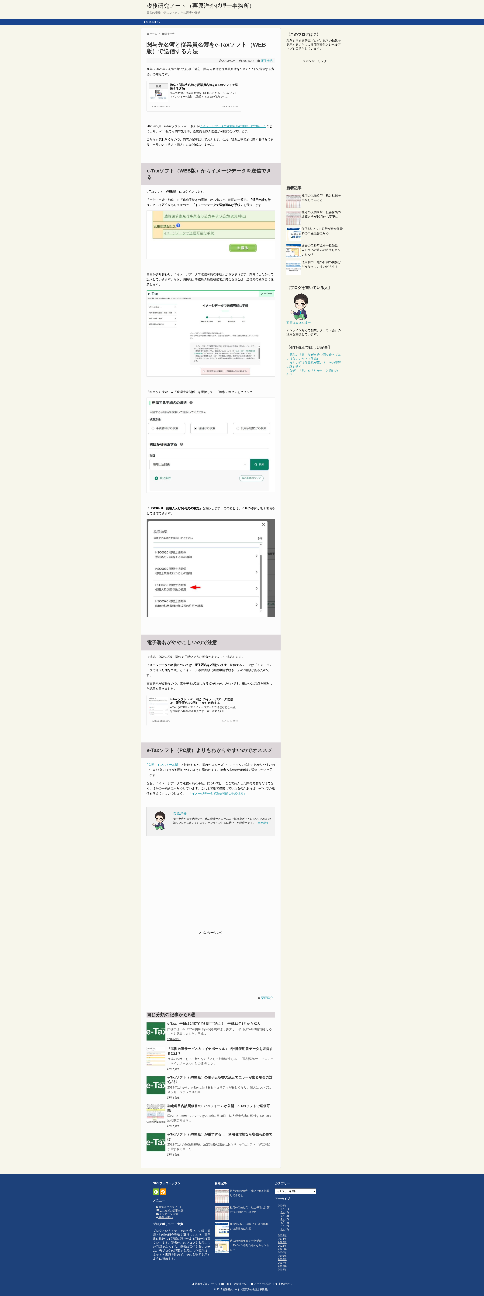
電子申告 (267, 60)
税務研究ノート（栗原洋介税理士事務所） (201, 6)
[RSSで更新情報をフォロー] (163, 1191)
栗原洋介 (267, 998)
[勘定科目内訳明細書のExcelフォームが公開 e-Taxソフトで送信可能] (156, 1113)
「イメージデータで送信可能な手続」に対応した (233, 126)
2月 (283, 1225)
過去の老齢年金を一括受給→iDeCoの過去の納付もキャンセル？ (321, 250)
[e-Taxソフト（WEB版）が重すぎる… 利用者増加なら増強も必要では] (156, 1142)
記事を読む (174, 1039)
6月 (283, 1212)
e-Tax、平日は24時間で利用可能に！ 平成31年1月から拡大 (213, 1023)
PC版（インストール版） (164, 764)
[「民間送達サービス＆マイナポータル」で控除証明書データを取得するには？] (156, 1056)
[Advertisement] (211, 885)
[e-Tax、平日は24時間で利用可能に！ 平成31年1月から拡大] (156, 1031)
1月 (283, 1229)
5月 (283, 1215)
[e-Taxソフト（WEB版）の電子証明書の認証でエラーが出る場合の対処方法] (156, 1085)
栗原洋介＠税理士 (298, 322)
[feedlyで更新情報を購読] (156, 1191)
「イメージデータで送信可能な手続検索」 (217, 793)
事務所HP (263, 822)
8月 (283, 1208)
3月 (283, 1222)
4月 (283, 1219)
